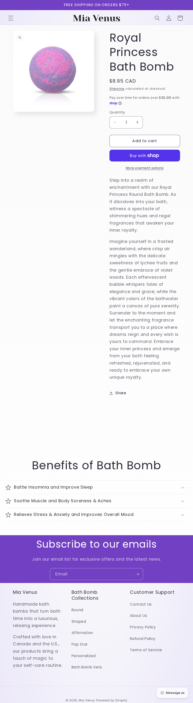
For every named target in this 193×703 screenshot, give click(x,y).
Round (77, 609)
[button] (10, 18)
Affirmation (82, 632)
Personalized (84, 655)
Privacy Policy (143, 627)
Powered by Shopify (112, 700)
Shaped (79, 621)
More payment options (145, 168)
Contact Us (141, 604)
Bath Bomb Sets (87, 667)
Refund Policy (143, 638)
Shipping (116, 88)
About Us (138, 615)
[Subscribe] (137, 574)
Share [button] (120, 392)
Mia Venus (87, 700)
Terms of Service (146, 649)
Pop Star (80, 644)
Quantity (117, 112)
